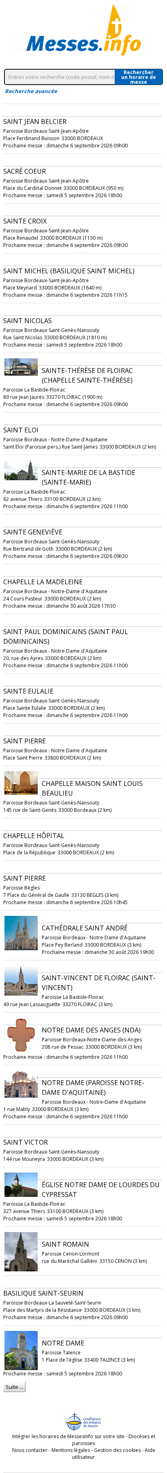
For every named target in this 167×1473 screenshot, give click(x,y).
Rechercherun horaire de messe (138, 77)
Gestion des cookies (117, 1450)
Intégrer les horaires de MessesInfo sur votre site (68, 1436)
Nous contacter (29, 1450)
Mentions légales (70, 1450)
